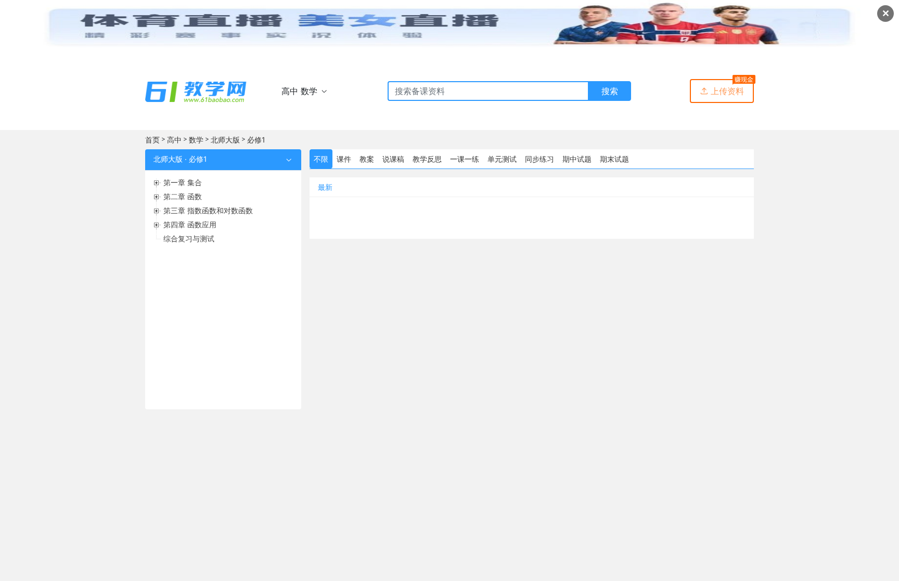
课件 (344, 158)
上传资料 (722, 91)
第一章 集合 (182, 182)
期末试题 (614, 158)
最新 (325, 187)
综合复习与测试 (188, 238)
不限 (321, 158)
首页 (152, 139)
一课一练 (464, 158)
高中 (174, 139)
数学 (196, 139)
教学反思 (427, 158)
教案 (366, 158)
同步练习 (539, 158)
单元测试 (502, 158)
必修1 (256, 139)
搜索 (609, 91)
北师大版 (225, 139)
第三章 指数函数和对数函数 (208, 210)
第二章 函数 (182, 196)
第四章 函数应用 (189, 224)
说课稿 (393, 158)
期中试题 (577, 158)
